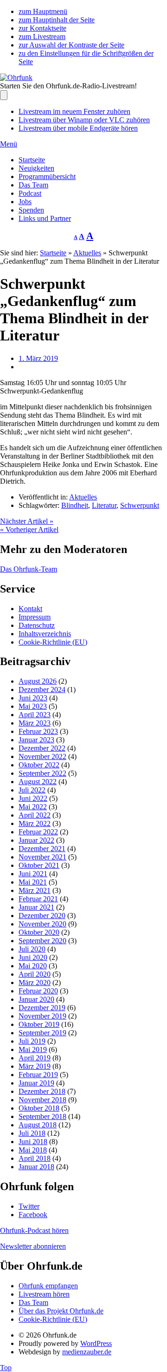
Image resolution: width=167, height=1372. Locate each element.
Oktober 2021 (39, 865)
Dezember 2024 (42, 689)
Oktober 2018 (39, 1108)
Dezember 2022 (42, 748)
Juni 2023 (33, 698)
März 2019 (35, 1066)
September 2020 (42, 941)
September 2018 (42, 1116)
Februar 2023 (38, 731)
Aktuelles (87, 253)
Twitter (29, 1206)
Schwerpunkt (139, 505)
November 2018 (42, 1100)
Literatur (104, 505)
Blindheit (74, 505)
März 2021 (35, 890)
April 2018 (35, 1158)
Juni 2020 (33, 957)
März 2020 (35, 982)
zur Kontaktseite (42, 28)
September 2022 (42, 773)
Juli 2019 (32, 1041)
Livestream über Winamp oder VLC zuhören (84, 120)
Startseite (32, 160)
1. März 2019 (38, 358)
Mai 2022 (33, 807)
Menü (8, 144)
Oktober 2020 (39, 932)
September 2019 (42, 1033)
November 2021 (42, 857)
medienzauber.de (86, 1352)
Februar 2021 (38, 899)
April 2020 (35, 974)
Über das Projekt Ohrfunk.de (61, 1311)
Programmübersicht (47, 176)
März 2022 (35, 823)
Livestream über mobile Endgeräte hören (78, 128)
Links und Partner (45, 218)
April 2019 (35, 1058)
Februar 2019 (38, 1075)
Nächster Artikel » (26, 521)
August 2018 (38, 1125)
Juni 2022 (33, 798)
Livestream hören (44, 1294)
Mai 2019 (33, 1049)
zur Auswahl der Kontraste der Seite (71, 45)
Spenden (31, 210)
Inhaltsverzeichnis (45, 634)
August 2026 (38, 681)
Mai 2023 (33, 706)
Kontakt (30, 609)
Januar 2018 (36, 1167)
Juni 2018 (33, 1142)
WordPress (96, 1343)
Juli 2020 (32, 949)
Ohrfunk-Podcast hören (34, 1230)
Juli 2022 (32, 790)
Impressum (35, 617)
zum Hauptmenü (43, 11)
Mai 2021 (33, 882)
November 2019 (42, 1016)
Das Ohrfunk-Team (28, 569)
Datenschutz (37, 625)
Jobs (25, 202)
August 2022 (38, 782)
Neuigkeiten (36, 168)
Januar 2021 (36, 907)
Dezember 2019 (42, 1008)
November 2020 (42, 924)
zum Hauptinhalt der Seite (57, 20)
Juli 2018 (32, 1133)
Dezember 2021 (42, 849)
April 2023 (35, 715)
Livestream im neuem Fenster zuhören (74, 111)
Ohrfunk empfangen (48, 1286)
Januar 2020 (36, 999)
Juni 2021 (33, 874)
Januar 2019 (36, 1083)
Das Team (33, 185)
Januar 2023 (36, 740)
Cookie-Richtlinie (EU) (53, 642)
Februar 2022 (38, 832)
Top (6, 1368)
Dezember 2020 (42, 915)
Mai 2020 (33, 966)
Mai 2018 (33, 1150)
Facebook (33, 1215)
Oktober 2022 (39, 765)
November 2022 (42, 756)
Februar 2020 (38, 991)
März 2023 (35, 723)
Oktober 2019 (39, 1024)
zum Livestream (42, 36)
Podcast (30, 193)
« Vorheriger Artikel (29, 529)
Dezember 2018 (42, 1091)
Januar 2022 (36, 840)
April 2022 (35, 815)
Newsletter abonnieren (33, 1246)
